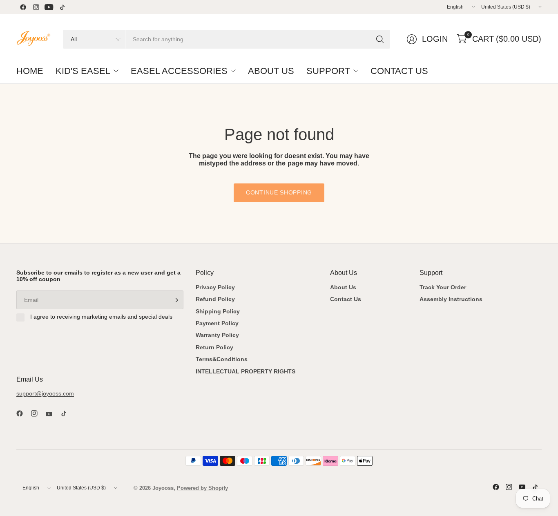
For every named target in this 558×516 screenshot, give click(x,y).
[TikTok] (62, 6)
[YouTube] (49, 6)
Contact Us (345, 299)
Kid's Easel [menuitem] (83, 71)
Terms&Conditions (222, 359)
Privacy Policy (215, 287)
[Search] (380, 39)
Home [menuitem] (29, 71)
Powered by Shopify (202, 488)
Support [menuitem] (328, 71)
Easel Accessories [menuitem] (179, 71)
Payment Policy (217, 323)
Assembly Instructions (451, 299)
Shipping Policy (218, 311)
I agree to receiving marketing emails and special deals (101, 316)
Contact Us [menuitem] (399, 71)
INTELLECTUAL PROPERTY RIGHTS (245, 371)
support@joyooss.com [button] (45, 393)
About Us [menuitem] (271, 71)
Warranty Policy (217, 335)
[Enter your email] (175, 299)
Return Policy (214, 347)
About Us (343, 287)
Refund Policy (215, 299)
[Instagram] (35, 6)
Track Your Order (443, 287)
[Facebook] (22, 6)
